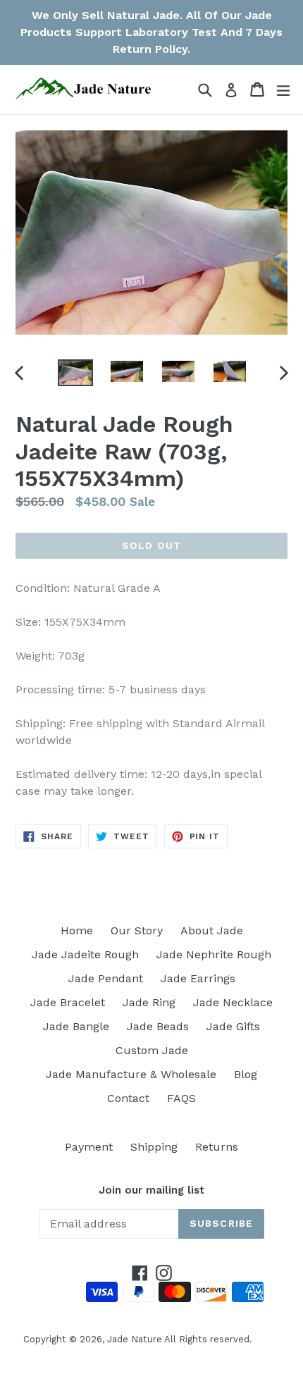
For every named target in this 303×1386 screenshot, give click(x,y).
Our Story (137, 930)
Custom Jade (152, 1050)
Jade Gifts (233, 1026)
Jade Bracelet (67, 1002)
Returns (216, 1146)
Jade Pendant (105, 978)
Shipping (154, 1146)
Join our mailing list (151, 1190)
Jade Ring (149, 1002)
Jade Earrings (198, 978)
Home (77, 930)
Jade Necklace (233, 1002)
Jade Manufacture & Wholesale (131, 1074)
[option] (75, 373)
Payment (89, 1146)
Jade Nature (134, 1339)
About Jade (211, 930)
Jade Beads (158, 1026)
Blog (245, 1074)
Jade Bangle (76, 1026)
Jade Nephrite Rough (213, 954)
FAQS (181, 1098)
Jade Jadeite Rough (85, 954)
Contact (128, 1098)
